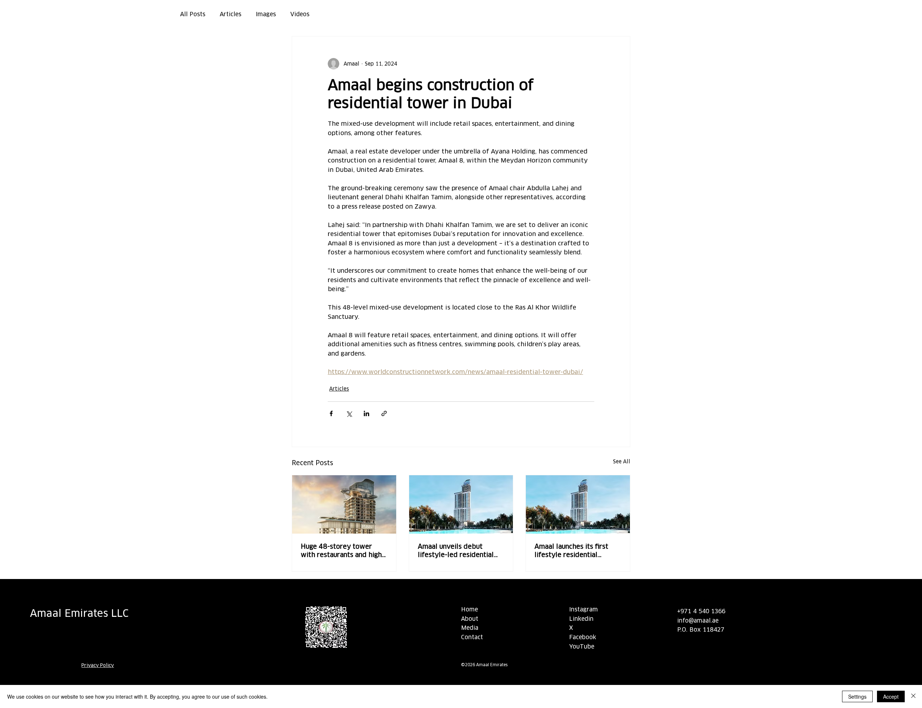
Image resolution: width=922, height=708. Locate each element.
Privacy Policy (97, 665)
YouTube (581, 646)
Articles (230, 14)
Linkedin (581, 619)
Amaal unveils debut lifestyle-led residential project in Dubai (456, 550)
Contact (472, 637)
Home (469, 609)
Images (266, 14)
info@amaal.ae (698, 620)
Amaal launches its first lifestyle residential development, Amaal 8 (571, 550)
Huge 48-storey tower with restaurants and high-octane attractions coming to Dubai (342, 550)
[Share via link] (384, 413)
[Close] (913, 696)
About (469, 619)
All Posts (192, 14)
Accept (891, 696)
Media (469, 628)
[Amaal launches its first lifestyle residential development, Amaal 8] (578, 504)
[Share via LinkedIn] (366, 413)
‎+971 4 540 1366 (702, 611)
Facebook (582, 637)
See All (621, 461)
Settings (857, 696)
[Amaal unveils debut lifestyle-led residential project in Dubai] (461, 504)
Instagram (583, 609)
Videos (299, 14)
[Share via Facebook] (331, 413)
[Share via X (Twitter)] (348, 413)
